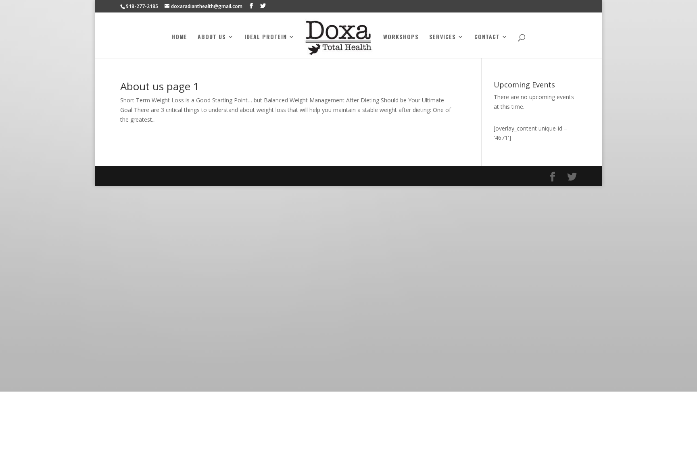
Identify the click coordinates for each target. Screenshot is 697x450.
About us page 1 (159, 86)
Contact (487, 37)
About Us (212, 37)
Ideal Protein (265, 37)
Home (179, 37)
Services (442, 37)
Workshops (401, 37)
